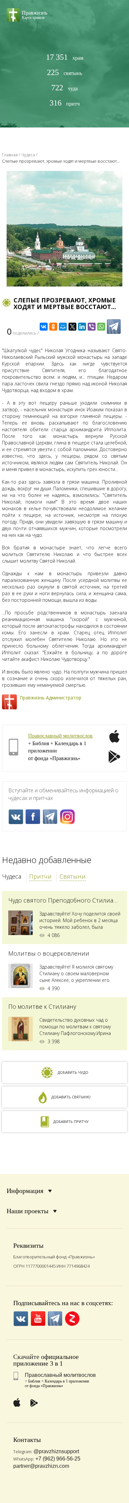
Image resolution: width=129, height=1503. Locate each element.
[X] (72, 327)
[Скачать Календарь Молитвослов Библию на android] (114, 757)
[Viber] (92, 327)
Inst (67, 816)
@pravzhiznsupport (56, 1451)
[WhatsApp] (101, 327)
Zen (72, 1318)
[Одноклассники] (53, 327)
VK (15, 816)
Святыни (73, 876)
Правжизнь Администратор (50, 697)
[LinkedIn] (82, 327)
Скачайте (26, 1356)
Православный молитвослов (60, 736)
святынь (64, 72)
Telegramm (50, 816)
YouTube (37, 1318)
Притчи (40, 876)
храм (64, 57)
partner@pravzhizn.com (41, 1466)
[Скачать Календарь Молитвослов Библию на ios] (114, 740)
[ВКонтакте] (44, 327)
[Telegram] (114, 326)
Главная (10, 155)
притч (65, 103)
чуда (64, 88)
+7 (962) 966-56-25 (57, 1459)
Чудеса (11, 876)
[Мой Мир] (63, 327)
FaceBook (32, 816)
